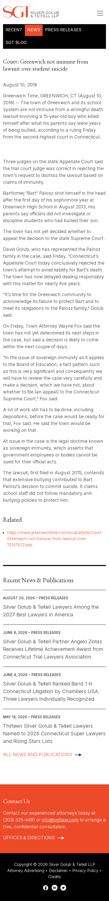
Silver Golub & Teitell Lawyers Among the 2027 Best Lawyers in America (51, 611)
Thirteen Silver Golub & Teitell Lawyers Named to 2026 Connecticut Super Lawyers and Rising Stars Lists (54, 733)
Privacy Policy (85, 870)
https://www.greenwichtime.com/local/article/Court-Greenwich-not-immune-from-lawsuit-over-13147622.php (55, 538)
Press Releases (63, 29)
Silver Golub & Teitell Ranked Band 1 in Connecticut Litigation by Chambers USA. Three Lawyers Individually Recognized (51, 691)
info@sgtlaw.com (60, 819)
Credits (54, 876)
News (33, 29)
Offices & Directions (29, 837)
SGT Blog (16, 42)
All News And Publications (37, 754)
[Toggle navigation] (100, 13)
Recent (14, 29)
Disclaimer (58, 870)
